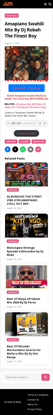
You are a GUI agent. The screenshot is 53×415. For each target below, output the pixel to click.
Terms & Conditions (37, 394)
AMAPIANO (11, 141)
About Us (32, 404)
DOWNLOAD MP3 (26, 133)
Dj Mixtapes (11, 15)
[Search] (45, 377)
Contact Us (33, 399)
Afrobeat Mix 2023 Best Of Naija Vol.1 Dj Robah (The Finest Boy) (25, 106)
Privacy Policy (34, 409)
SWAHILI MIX (38, 141)
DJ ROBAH (24, 141)
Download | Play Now (26, 88)
